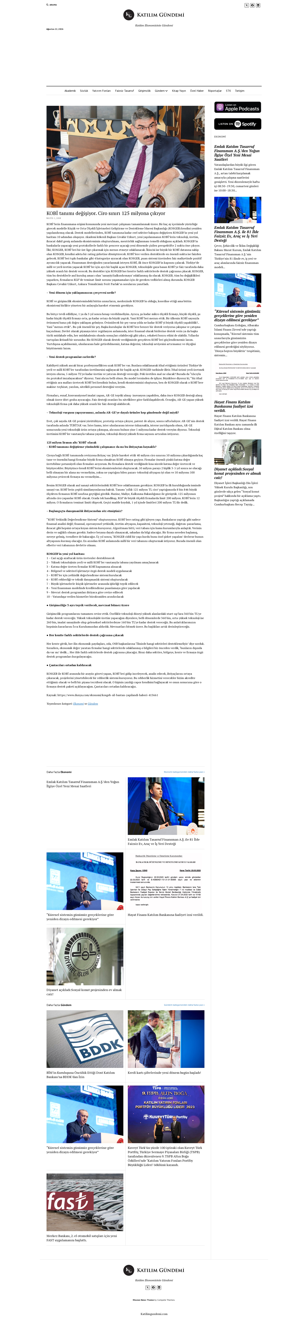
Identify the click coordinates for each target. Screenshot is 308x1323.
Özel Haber (197, 90)
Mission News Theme (143, 1300)
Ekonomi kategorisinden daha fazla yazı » (184, 772)
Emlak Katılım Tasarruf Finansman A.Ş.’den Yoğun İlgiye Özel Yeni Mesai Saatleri (83, 784)
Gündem (160, 90)
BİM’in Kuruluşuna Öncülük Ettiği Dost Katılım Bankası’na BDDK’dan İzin (81, 1074)
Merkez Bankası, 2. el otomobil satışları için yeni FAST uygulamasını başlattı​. (82, 1238)
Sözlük (84, 90)
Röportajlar (215, 90)
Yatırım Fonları (101, 90)
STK (228, 90)
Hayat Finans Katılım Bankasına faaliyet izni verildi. (165, 915)
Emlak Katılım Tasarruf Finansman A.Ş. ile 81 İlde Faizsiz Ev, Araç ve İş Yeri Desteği (164, 841)
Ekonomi (78, 704)
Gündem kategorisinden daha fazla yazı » (184, 1004)
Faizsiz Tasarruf (124, 90)
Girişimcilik (144, 90)
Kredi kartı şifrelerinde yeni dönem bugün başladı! (164, 1072)
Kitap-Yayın (179, 90)
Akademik (70, 90)
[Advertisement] (154, 57)
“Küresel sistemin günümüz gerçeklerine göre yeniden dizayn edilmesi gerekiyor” (80, 917)
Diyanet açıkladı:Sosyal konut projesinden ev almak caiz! (84, 992)
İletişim (239, 90)
